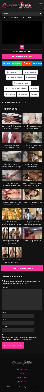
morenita (23, 94)
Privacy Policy (22, 377)
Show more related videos (22, 268)
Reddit (28, 63)
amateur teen (31, 72)
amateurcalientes (15, 77)
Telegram (39, 63)
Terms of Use (22, 381)
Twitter (8, 63)
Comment (5, 287)
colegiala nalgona (22, 83)
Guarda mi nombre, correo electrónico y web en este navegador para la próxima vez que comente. (19, 338)
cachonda (32, 77)
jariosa (35, 88)
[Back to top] (40, 387)
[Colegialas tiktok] (17, 6)
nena (35, 94)
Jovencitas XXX (15, 72)
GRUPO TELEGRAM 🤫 (23, 56)
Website (4, 326)
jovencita (11, 94)
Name (4, 312)
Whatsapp (18, 63)
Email (4, 319)
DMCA (22, 373)
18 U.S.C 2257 (22, 369)
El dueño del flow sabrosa (17, 88)
